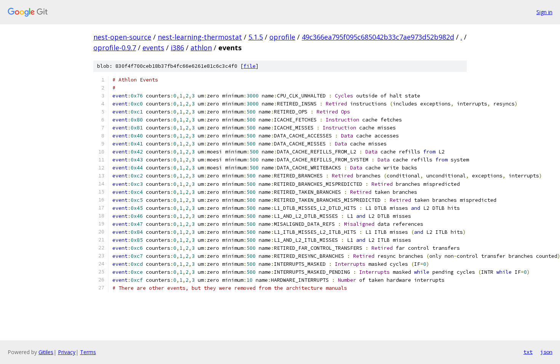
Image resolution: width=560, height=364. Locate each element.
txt (528, 351)
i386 (177, 47)
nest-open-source (122, 37)
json (546, 351)
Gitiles (45, 352)
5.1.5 (255, 37)
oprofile (282, 37)
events (153, 47)
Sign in (544, 12)
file (249, 66)
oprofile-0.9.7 (114, 47)
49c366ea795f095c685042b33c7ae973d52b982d (378, 37)
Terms (88, 352)
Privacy (66, 352)
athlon (201, 47)
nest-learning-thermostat (200, 37)
